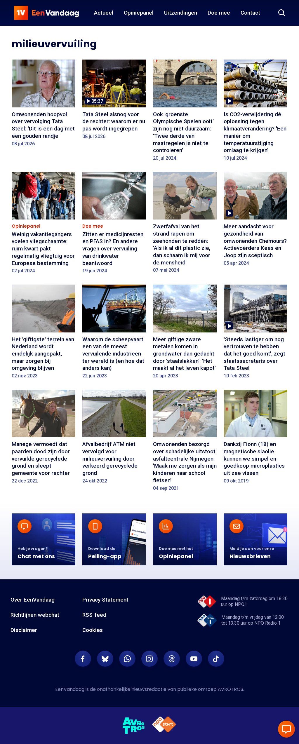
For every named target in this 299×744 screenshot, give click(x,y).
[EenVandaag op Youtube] (194, 659)
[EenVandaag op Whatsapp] (127, 659)
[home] (46, 13)
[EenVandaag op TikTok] (216, 659)
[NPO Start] (164, 725)
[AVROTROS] (134, 725)
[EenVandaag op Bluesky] (105, 659)
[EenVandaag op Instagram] (149, 659)
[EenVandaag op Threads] (172, 659)
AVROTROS (230, 689)
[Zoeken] (281, 13)
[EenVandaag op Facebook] (83, 659)
